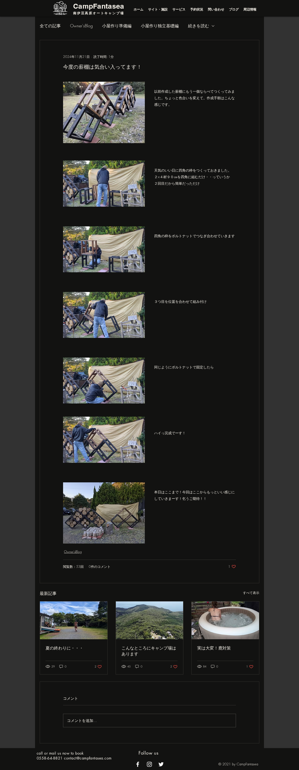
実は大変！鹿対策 (214, 648)
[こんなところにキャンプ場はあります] (149, 620)
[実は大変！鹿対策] (225, 620)
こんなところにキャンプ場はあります (148, 651)
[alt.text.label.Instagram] (149, 764)
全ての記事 (50, 25)
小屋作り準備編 (117, 25)
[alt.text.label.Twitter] (161, 764)
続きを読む (198, 25)
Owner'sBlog (81, 25)
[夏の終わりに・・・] (73, 620)
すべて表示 (251, 592)
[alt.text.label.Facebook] (137, 764)
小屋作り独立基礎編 (160, 25)
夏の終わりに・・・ (64, 648)
